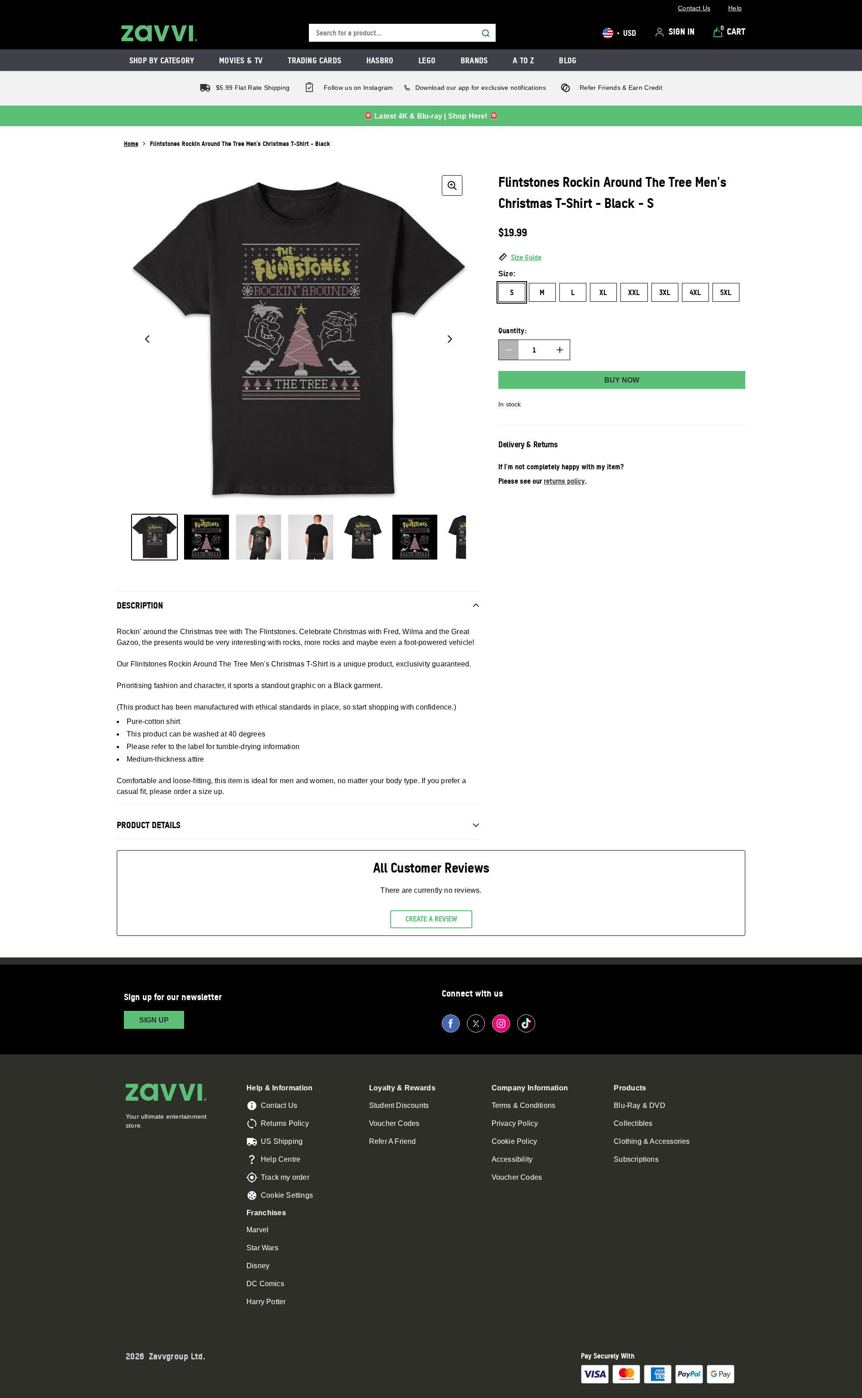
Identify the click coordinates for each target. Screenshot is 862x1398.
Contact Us (279, 1105)
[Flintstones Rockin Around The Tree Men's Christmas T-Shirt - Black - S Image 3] (258, 537)
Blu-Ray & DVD (639, 1105)
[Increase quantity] (560, 350)
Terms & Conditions (524, 1105)
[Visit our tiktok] (526, 1023)
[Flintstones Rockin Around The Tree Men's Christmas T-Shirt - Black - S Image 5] (362, 537)
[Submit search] (485, 33)
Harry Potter (266, 1301)
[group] (298, 339)
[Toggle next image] (450, 339)
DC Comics (265, 1284)
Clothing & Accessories (652, 1141)
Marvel (257, 1230)
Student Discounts (399, 1105)
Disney (257, 1266)
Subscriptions (636, 1159)
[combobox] (402, 33)
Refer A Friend (392, 1141)
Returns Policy (285, 1123)
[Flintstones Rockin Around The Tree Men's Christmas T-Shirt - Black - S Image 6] (414, 537)
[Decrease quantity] (509, 350)
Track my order (285, 1177)
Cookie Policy (514, 1141)
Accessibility (512, 1159)
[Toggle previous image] (147, 339)
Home (131, 143)
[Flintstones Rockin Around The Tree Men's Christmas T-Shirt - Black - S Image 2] (206, 537)
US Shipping (282, 1141)
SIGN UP (154, 1020)
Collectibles (633, 1123)
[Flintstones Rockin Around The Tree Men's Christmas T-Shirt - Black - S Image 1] (154, 537)
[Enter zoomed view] (452, 185)
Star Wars (262, 1248)
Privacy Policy (515, 1123)
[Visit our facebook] (451, 1023)
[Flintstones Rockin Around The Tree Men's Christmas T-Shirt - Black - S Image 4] (310, 537)
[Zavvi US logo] (159, 33)
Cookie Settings (287, 1195)
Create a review (431, 918)
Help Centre (280, 1159)
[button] (621, 258)
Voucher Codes (394, 1123)
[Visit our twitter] (476, 1023)
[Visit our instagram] (501, 1023)
